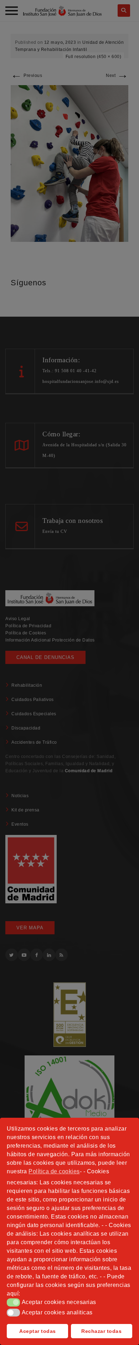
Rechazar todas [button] (101, 1331)
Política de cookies (54, 1171)
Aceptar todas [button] (37, 1331)
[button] (13, 1302)
